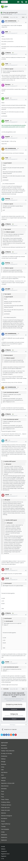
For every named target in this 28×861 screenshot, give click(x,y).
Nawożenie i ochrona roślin (7, 783)
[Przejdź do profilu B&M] (2, 32)
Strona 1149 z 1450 (14, 17)
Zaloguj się (14, 719)
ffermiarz (7, 84)
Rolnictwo (3, 813)
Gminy (2, 767)
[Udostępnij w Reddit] (11, 735)
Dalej (23, 17)
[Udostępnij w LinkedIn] (13, 735)
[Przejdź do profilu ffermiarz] (2, 85)
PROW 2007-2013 (5, 807)
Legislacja (3, 777)
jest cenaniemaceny (10, 21)
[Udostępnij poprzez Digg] (6, 735)
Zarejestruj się (14, 709)
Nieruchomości (4, 786)
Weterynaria (4, 834)
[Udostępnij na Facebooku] (4, 735)
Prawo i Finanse (5, 799)
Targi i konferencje (5, 824)
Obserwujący (12, 724)
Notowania (3, 788)
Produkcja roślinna (5, 802)
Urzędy (2, 832)
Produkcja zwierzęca (6, 805)
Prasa (2, 796)
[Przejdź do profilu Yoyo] (2, 64)
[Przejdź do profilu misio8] (2, 495)
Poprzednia (5, 17)
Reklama (3, 848)
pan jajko (7, 288)
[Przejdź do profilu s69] (2, 440)
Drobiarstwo (23, 14)
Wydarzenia (4, 840)
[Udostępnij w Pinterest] (16, 735)
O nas (2, 858)
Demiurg (7, 198)
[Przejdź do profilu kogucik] (2, 137)
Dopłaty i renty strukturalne (7, 750)
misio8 (7, 494)
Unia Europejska (5, 829)
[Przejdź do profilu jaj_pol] (2, 98)
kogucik (7, 136)
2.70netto (8, 52)
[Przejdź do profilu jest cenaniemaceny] (2, 21)
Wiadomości (4, 837)
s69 (6, 440)
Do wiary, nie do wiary (6, 753)
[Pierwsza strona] (2, 17)
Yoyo (6, 63)
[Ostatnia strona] (26, 17)
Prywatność (4, 851)
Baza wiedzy (4, 748)
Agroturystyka (4, 742)
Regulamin (3, 856)
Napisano (11, 22)
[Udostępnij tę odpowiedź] (25, 22)
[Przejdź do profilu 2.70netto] (2, 53)
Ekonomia (3, 764)
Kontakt (3, 846)
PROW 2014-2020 (5, 810)
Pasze (2, 791)
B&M (6, 31)
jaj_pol (7, 98)
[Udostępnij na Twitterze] (2, 735)
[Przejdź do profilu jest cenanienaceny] (2, 149)
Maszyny (3, 780)
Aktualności (4, 745)
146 (26, 724)
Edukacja (3, 759)
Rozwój (3, 821)
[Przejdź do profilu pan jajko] (2, 289)
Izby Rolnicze (4, 772)
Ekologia (3, 761)
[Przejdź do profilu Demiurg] (2, 199)
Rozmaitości (4, 818)
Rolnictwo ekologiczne (6, 815)
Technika (3, 826)
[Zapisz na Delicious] (9, 735)
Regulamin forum (5, 853)
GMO (2, 769)
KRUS (2, 775)
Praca (2, 794)
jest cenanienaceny (10, 148)
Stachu (7, 661)
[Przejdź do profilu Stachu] (2, 662)
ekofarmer (9, 14)
